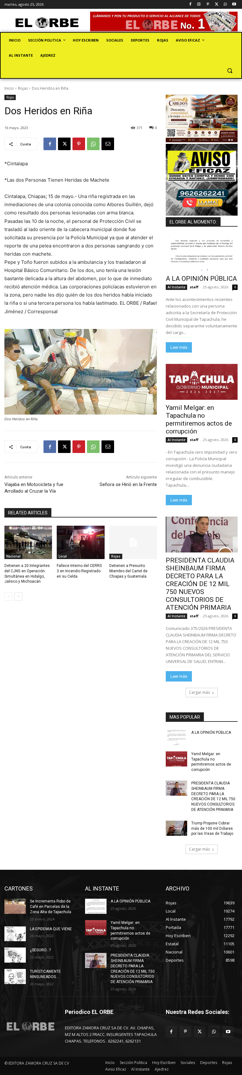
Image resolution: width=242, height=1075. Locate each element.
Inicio (9, 88)
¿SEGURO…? (40, 950)
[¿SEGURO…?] (15, 955)
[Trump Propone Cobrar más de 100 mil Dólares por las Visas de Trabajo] (176, 828)
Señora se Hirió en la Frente (128, 484)
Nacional (13, 556)
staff (194, 287)
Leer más (178, 347)
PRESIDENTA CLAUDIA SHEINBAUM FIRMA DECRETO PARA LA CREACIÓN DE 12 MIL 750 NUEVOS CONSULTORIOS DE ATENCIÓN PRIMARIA (200, 584)
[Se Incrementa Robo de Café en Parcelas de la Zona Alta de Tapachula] (15, 906)
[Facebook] (190, 4)
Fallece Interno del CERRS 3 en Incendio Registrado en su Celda (79, 571)
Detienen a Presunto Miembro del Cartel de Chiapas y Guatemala (128, 571)
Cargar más (199, 692)
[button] (229, 70)
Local (63, 556)
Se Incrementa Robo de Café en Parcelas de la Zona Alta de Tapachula (50, 906)
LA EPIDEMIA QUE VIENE (51, 929)
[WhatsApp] (225, 4)
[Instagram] (199, 4)
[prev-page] (8, 596)
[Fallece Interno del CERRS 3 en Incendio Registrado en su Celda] (80, 542)
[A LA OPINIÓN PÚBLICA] (202, 253)
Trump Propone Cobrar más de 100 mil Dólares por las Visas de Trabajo (212, 828)
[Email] (107, 144)
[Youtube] (234, 4)
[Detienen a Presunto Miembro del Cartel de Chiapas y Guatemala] (133, 542)
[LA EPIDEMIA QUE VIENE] (15, 934)
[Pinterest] (207, 4)
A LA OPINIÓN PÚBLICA (201, 278)
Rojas (23, 88)
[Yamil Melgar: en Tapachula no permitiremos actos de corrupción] (202, 382)
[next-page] (18, 596)
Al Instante (176, 287)
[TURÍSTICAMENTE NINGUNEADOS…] (15, 976)
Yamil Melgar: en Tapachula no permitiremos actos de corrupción (199, 419)
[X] (216, 4)
